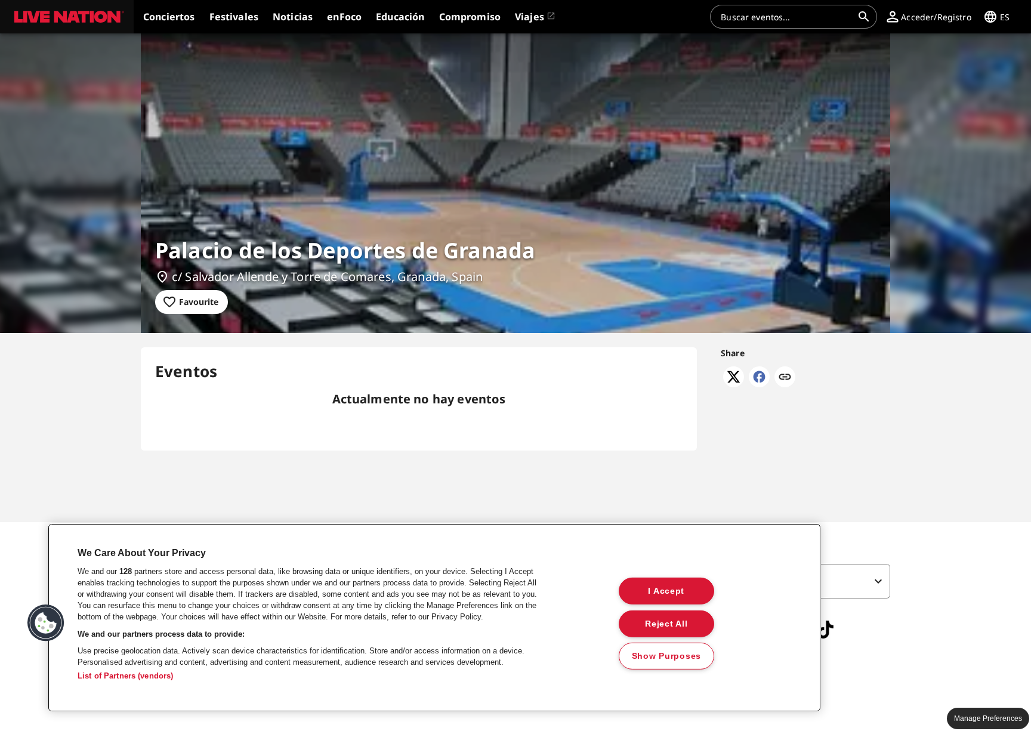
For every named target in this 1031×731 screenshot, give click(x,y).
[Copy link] (784, 377)
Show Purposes (666, 656)
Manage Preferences (988, 718)
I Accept (666, 591)
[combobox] (786, 17)
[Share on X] (733, 383)
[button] (67, 16)
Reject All (666, 623)
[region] (434, 617)
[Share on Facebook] (759, 383)
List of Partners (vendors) (125, 675)
